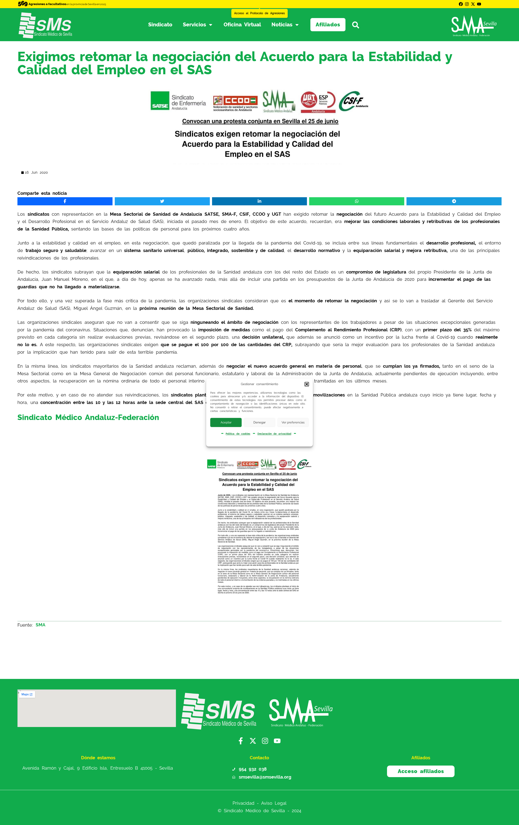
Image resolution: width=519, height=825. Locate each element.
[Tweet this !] (162, 201)
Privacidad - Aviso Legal (259, 803)
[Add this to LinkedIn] (259, 201)
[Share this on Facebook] (65, 201)
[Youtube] (479, 4)
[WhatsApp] (356, 201)
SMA (40, 625)
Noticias (281, 25)
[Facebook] (461, 4)
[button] (307, 384)
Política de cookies (238, 433)
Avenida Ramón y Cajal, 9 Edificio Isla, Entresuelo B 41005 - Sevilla (97, 768)
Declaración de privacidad (274, 433)
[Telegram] (454, 201)
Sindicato (160, 25)
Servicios (194, 25)
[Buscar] (361, 24)
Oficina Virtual (242, 25)
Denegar (259, 422)
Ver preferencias (293, 422)
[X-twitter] (473, 4)
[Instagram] (467, 4)
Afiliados (328, 25)
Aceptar (226, 422)
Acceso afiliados (421, 771)
